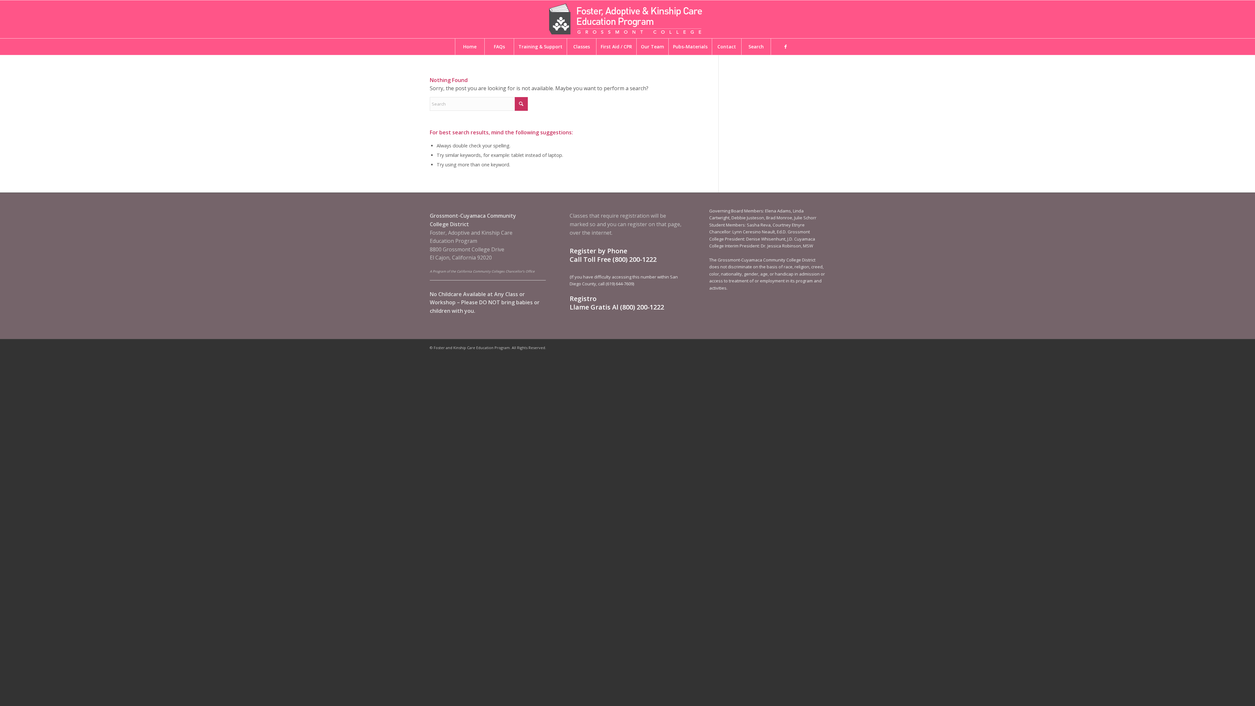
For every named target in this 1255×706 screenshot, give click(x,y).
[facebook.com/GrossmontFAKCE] (785, 47)
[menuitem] (469, 47)
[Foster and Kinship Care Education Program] (627, 19)
